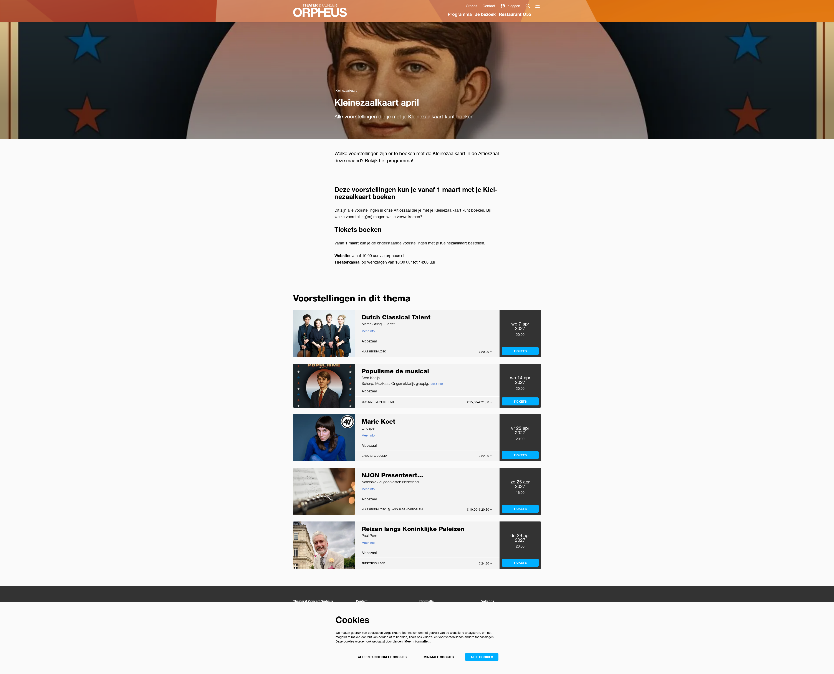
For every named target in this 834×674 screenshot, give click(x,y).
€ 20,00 (484, 351)
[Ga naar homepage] (320, 10)
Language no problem (406, 509)
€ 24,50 (484, 563)
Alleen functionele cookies (382, 657)
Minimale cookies (439, 657)
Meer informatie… (417, 641)
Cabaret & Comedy (375, 455)
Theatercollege (373, 563)
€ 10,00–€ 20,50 (478, 509)
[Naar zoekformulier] (528, 6)
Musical (367, 401)
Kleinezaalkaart (346, 90)
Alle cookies (482, 657)
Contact (489, 6)
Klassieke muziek (374, 351)
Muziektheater (386, 401)
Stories (471, 6)
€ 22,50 (484, 455)
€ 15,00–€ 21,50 (478, 402)
